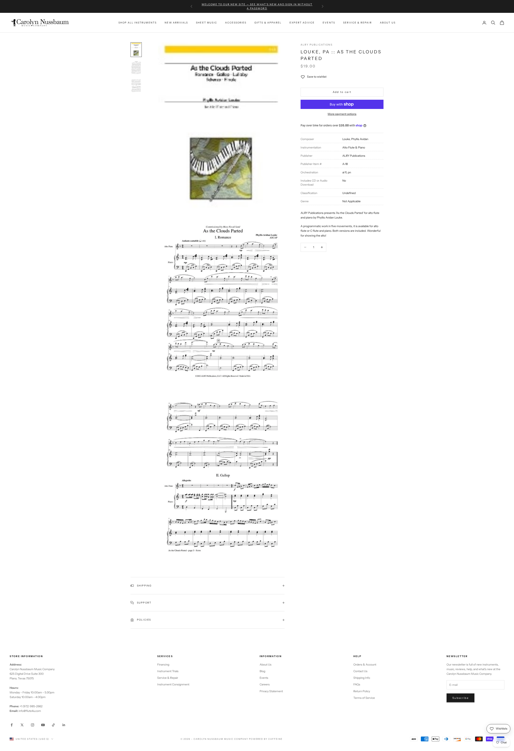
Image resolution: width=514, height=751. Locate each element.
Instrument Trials (167, 671)
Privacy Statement (271, 691)
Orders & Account (364, 664)
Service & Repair (357, 22)
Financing (163, 664)
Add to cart (342, 91)
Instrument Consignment (173, 684)
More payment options (342, 114)
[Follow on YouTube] (43, 725)
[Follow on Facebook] (12, 725)
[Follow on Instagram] (33, 725)
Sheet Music (206, 22)
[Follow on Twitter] (22, 725)
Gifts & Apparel (267, 22)
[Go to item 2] (136, 67)
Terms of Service (364, 698)
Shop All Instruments (137, 22)
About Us (388, 22)
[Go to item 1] (136, 49)
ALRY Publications (316, 44)
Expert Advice (302, 22)
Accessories (235, 22)
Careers (265, 684)
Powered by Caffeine (266, 739)
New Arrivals (176, 22)
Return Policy (361, 691)
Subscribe (460, 697)
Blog (262, 671)
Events (329, 22)
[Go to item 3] (136, 85)
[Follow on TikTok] (53, 725)
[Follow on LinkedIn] (64, 725)
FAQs (356, 684)
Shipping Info (361, 678)
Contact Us (360, 671)
